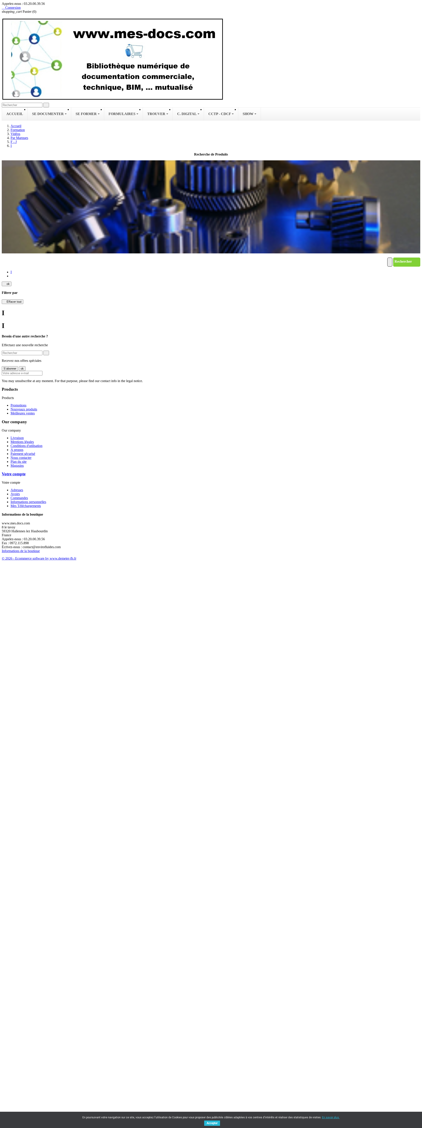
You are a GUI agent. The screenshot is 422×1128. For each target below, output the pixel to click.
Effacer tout (13, 301)
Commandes (19, 498)
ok (7, 284)
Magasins (17, 465)
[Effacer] (389, 262)
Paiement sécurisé (23, 454)
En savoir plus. (331, 1117)
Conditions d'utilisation (26, 446)
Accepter (212, 1123)
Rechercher (404, 261)
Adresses (17, 490)
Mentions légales (22, 442)
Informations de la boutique (21, 551)
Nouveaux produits (24, 409)
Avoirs (15, 494)
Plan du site (19, 461)
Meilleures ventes (23, 413)
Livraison (17, 438)
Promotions (18, 405)
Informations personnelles (28, 502)
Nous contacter (21, 458)
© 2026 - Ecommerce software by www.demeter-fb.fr (39, 558)
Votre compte (13, 474)
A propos (17, 450)
